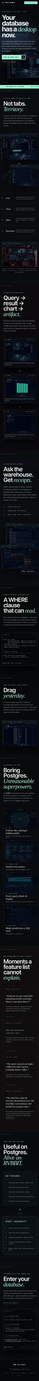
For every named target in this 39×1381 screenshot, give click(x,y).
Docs (18, 1373)
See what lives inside (10, 62)
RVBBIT (8, 793)
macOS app (6, 1373)
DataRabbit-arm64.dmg (11, 1339)
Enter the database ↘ (31, 2)
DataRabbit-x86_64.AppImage (13, 1341)
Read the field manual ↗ (10, 1302)
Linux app (13, 1373)
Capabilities (32, 1373)
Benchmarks (24, 1373)
